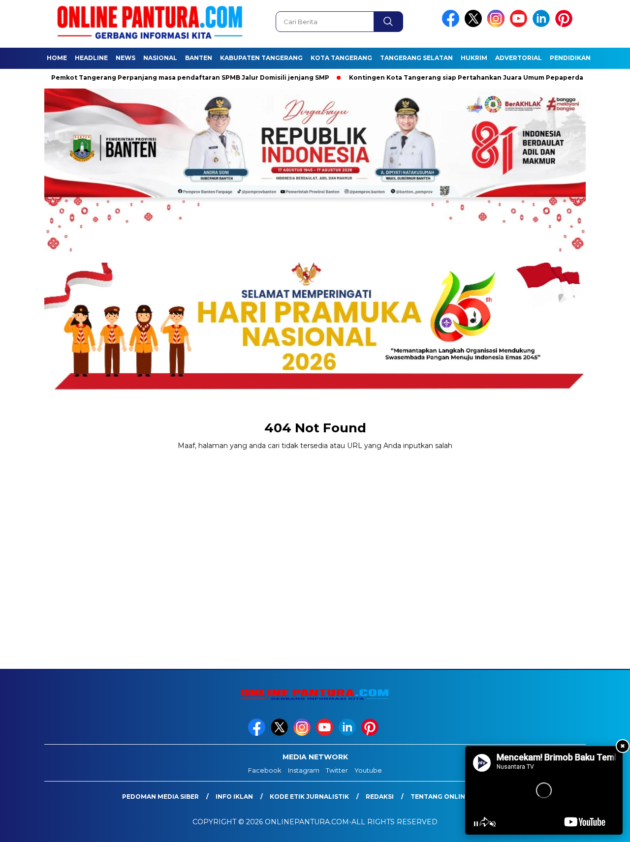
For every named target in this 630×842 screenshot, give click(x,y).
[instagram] (497, 25)
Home (57, 57)
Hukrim (474, 57)
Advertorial (518, 57)
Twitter (337, 770)
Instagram (303, 770)
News (125, 57)
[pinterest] (565, 25)
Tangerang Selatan (416, 57)
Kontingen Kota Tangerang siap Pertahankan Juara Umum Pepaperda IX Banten (474, 77)
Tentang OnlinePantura (455, 796)
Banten (198, 57)
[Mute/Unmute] (493, 824)
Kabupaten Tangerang (261, 57)
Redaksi (380, 796)
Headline (91, 57)
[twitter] (475, 25)
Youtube (368, 770)
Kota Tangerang (341, 57)
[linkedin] (543, 25)
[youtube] (520, 25)
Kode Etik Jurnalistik (309, 796)
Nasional (160, 57)
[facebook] (452, 25)
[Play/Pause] (476, 824)
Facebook (265, 770)
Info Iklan (234, 796)
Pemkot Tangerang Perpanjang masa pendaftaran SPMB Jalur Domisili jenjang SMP (181, 77)
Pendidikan (570, 57)
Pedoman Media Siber (160, 796)
